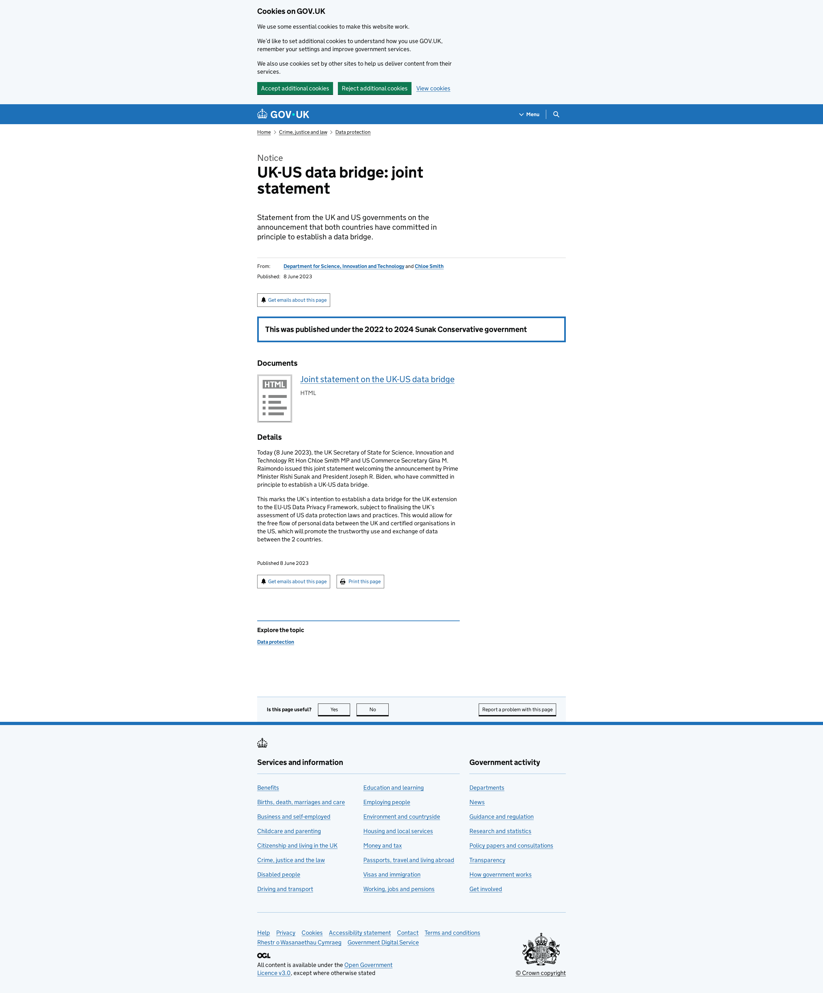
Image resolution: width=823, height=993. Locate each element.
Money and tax (382, 845)
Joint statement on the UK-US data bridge (377, 379)
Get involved (485, 889)
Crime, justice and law (303, 132)
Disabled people (278, 874)
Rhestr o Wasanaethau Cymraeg (299, 942)
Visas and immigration (392, 874)
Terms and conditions (452, 932)
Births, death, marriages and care (301, 802)
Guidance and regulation (501, 816)
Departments (486, 787)
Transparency (487, 860)
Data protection (353, 132)
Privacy (285, 932)
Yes (340, 709)
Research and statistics (500, 831)
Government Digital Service (383, 942)
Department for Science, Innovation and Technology (344, 266)
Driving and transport (285, 889)
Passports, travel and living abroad (408, 860)
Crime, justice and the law (291, 860)
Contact (408, 932)
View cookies (433, 88)
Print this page (364, 581)
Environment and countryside (401, 816)
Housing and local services (398, 831)
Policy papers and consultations (511, 845)
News (477, 802)
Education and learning (393, 787)
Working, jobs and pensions (399, 889)
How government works (500, 874)
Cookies (312, 932)
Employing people (386, 802)
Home (264, 132)
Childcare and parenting (289, 831)
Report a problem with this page (517, 709)
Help (263, 932)
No (379, 709)
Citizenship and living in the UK (297, 845)
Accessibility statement (360, 932)
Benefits (268, 787)
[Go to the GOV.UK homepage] (283, 114)
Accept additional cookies (295, 88)
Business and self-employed (293, 816)
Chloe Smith (429, 266)
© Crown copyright (541, 973)
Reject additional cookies (375, 88)
